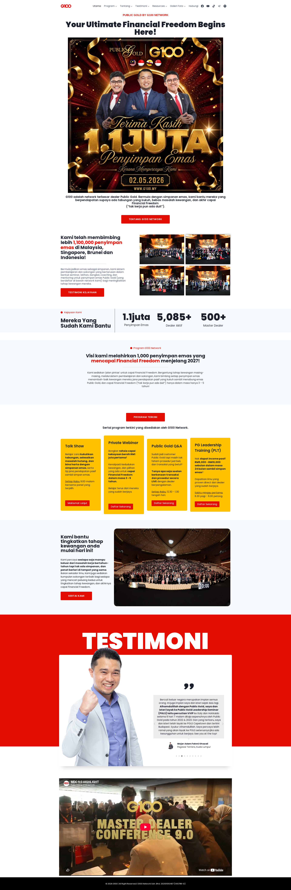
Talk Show (74, 446)
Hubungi (193, 6)
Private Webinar (123, 442)
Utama (97, 6)
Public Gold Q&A (167, 446)
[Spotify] (225, 6)
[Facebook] (202, 6)
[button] (154, 723)
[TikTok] (213, 6)
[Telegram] (219, 6)
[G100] (66, 6)
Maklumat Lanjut (77, 503)
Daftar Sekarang (121, 506)
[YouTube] (208, 6)
